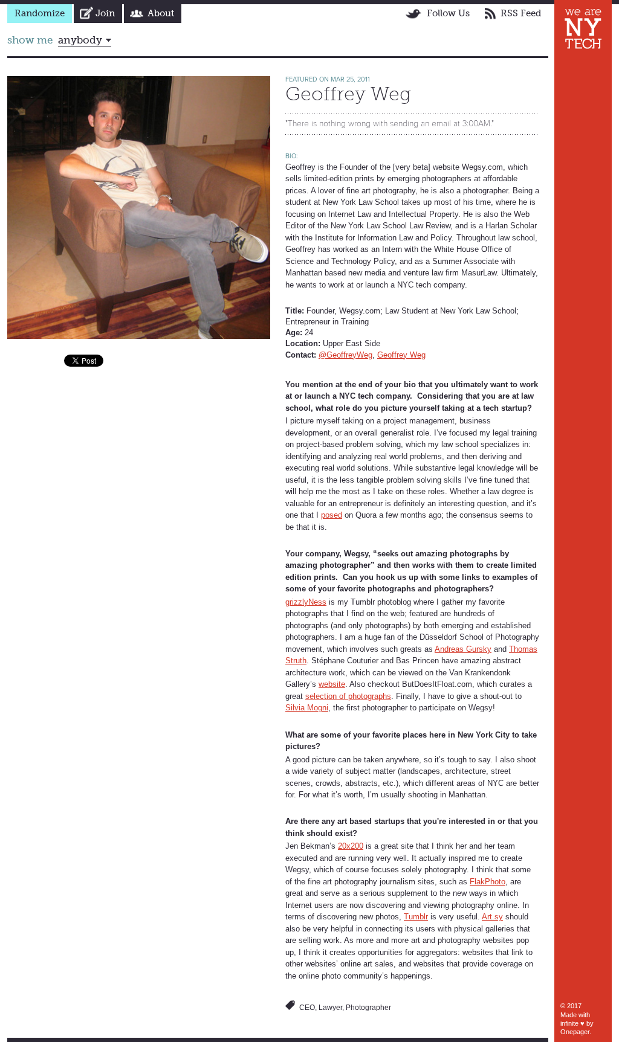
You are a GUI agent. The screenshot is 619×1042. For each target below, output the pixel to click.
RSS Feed (521, 13)
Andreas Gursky (463, 649)
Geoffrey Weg (401, 354)
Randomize (40, 13)
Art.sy (492, 916)
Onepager (574, 1031)
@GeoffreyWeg (345, 354)
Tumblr (416, 916)
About (160, 13)
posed (331, 514)
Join (105, 13)
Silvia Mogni (306, 707)
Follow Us (448, 13)
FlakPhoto (487, 881)
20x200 (350, 846)
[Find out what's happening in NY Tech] (583, 29)
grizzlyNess (305, 601)
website (332, 684)
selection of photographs (348, 696)
